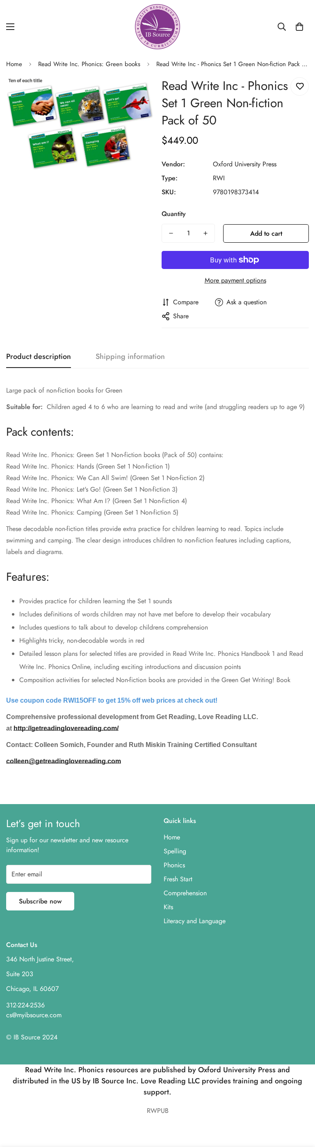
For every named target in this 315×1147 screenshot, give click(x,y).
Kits (168, 907)
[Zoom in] (136, 92)
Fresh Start (178, 879)
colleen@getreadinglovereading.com (63, 761)
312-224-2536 (25, 1005)
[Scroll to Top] (299, 1102)
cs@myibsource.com (34, 1015)
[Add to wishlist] (299, 86)
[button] (299, 26)
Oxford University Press (244, 164)
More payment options (235, 280)
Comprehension (185, 893)
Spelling (175, 851)
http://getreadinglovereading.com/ (66, 728)
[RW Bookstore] (157, 26)
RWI (219, 178)
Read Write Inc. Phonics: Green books (89, 64)
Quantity (174, 213)
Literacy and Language (195, 921)
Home (14, 64)
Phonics (174, 865)
